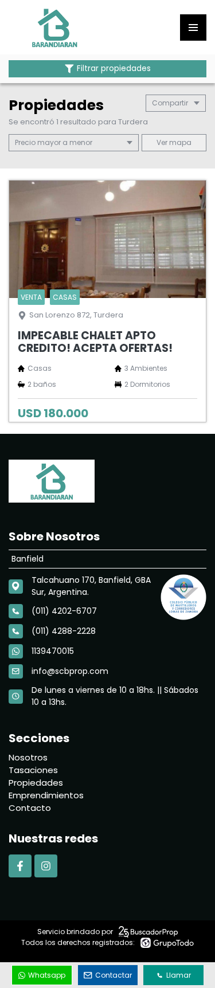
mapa (179, 142)
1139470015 (53, 651)
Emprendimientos (46, 795)
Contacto (30, 808)
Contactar (113, 975)
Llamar (178, 975)
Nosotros (28, 757)
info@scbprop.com (70, 671)
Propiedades (36, 783)
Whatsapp (46, 975)
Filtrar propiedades (114, 68)
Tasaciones (33, 770)
